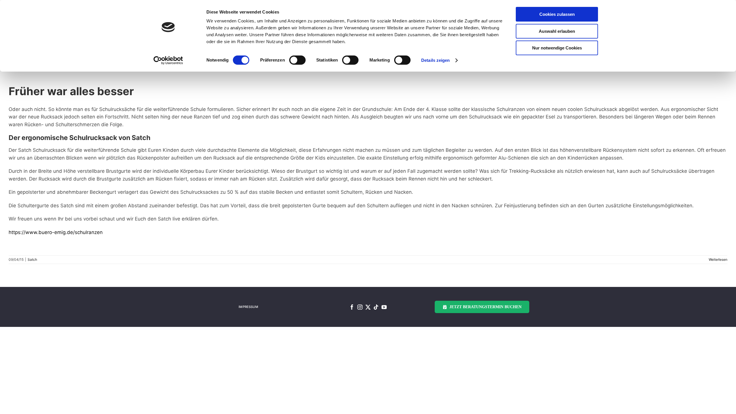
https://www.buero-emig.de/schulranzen (56, 232)
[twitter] (368, 307)
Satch (32, 259)
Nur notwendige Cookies (557, 47)
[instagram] (360, 307)
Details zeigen (435, 60)
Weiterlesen (718, 259)
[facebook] (351, 307)
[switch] (297, 60)
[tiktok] (376, 307)
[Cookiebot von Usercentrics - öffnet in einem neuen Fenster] (168, 60)
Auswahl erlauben (557, 31)
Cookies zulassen (557, 14)
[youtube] (384, 307)
